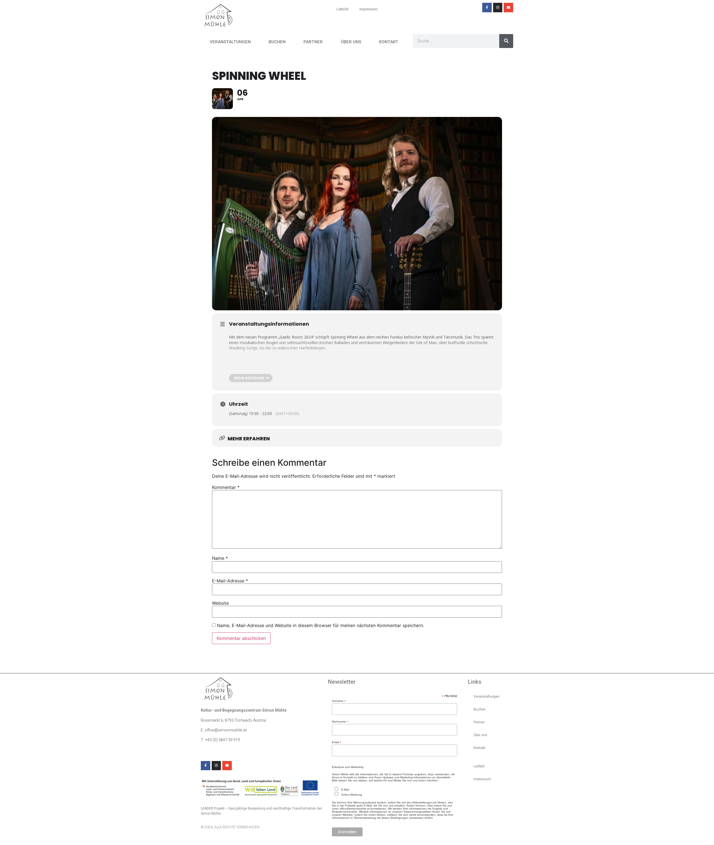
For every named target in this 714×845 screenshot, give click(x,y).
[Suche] (506, 41)
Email (336, 742)
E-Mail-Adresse (230, 580)
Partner (313, 41)
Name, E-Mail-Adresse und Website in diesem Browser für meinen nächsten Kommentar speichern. (320, 625)
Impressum (369, 9)
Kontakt (388, 41)
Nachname (340, 721)
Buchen (277, 41)
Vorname (339, 700)
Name (220, 558)
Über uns (351, 41)
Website (220, 603)
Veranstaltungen (230, 41)
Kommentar (226, 487)
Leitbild (342, 9)
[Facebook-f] (487, 7)
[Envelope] (508, 7)
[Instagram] (498, 7)
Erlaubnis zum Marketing (347, 767)
